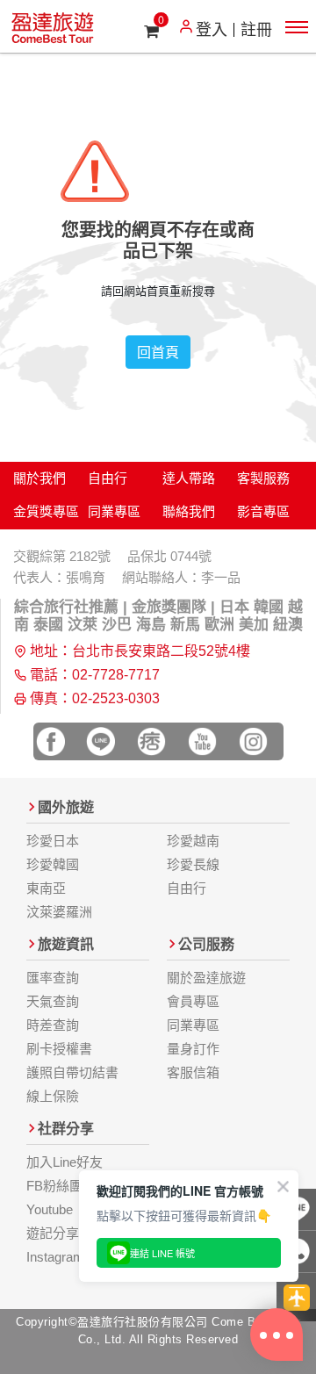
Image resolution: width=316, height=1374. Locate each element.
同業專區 (114, 511)
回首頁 (158, 352)
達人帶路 (188, 478)
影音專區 (263, 511)
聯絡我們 (188, 511)
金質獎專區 (46, 511)
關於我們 (39, 478)
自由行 (107, 478)
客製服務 (263, 478)
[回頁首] (296, 1297)
